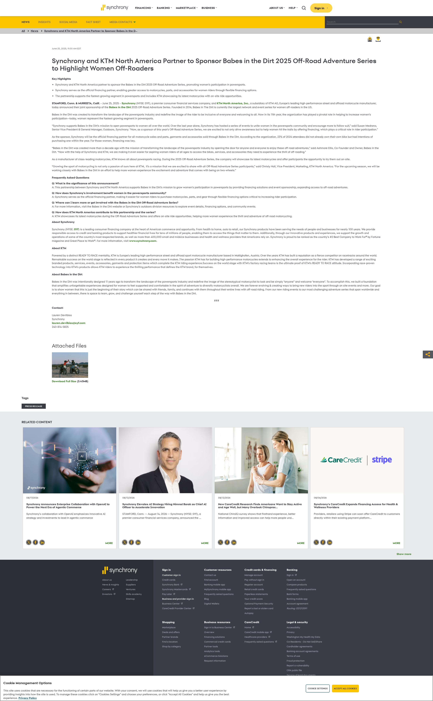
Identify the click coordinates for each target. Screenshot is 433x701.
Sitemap (130, 598)
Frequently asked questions (219, 594)
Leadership (132, 579)
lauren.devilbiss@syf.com (68, 323)
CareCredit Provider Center (176, 608)
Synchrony (129, 103)
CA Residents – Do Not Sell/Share (304, 641)
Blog (206, 598)
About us (107, 579)
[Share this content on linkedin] (42, 542)
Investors (107, 594)
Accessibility (293, 627)
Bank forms (293, 594)
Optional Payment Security (258, 603)
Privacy (291, 632)
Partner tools (211, 646)
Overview (209, 632)
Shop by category (171, 646)
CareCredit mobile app (256, 632)
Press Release (33, 406)
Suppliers (131, 584)
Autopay (249, 613)
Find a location (170, 641)
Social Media (68, 22)
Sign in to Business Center (218, 627)
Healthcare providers (255, 636)
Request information (215, 660)
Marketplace (169, 627)
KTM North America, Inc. (233, 103)
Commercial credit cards (217, 641)
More (109, 543)
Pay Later (167, 594)
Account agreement (297, 603)
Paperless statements (256, 594)
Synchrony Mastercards (175, 589)
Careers (106, 589)
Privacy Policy (28, 698)
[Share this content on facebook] (35, 542)
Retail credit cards (254, 589)
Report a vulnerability (298, 665)
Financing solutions (214, 636)
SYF (76, 229)
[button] (427, 354)
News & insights (110, 584)
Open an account (296, 579)
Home (247, 627)
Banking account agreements (302, 651)
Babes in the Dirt (120, 107)
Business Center (171, 603)
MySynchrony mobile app (217, 589)
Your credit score (253, 598)
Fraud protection (296, 660)
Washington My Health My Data (303, 636)
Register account (253, 584)
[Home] (114, 8)
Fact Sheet (93, 22)
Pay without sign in (254, 579)
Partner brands (170, 636)
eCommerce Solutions (216, 655)
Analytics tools (212, 651)
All (23, 30)
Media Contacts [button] (121, 22)
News (25, 22)
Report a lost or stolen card (258, 608)
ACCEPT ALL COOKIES (345, 688)
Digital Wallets (211, 603)
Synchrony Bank (170, 584)
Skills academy (134, 594)
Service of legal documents (301, 674)
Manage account (253, 574)
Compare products (297, 584)
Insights (44, 22)
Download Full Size (70, 381)
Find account (211, 579)
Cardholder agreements (299, 646)
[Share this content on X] (28, 542)
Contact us (210, 574)
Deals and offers (171, 632)
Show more (404, 554)
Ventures (130, 589)
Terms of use (293, 655)
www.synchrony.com (142, 240)
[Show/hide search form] (304, 8)
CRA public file (294, 670)
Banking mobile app (214, 584)
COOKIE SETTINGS (318, 688)
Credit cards (168, 579)
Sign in (290, 574)
